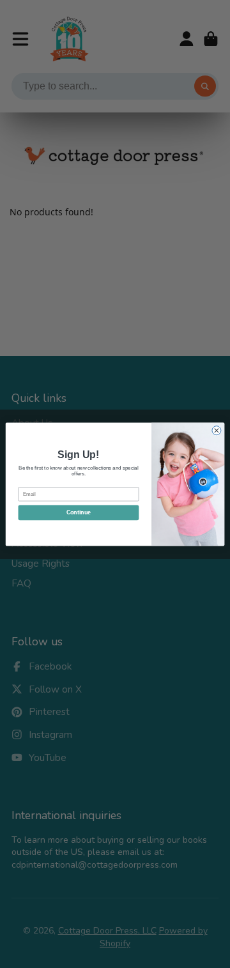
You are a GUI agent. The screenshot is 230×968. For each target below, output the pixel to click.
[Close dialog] (216, 430)
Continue (78, 512)
